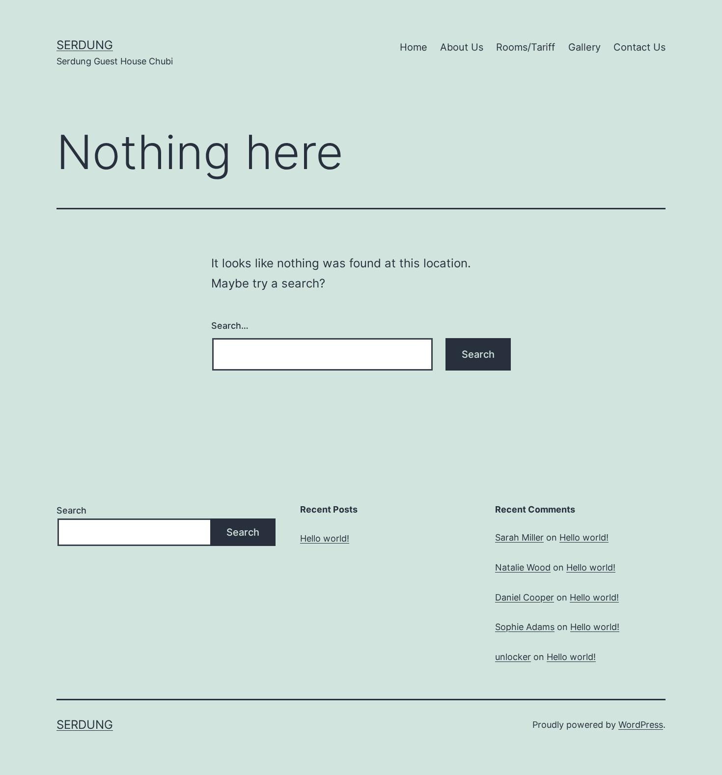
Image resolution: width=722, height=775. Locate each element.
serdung (84, 45)
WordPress (640, 724)
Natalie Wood (523, 567)
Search (71, 510)
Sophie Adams (525, 627)
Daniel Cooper (524, 597)
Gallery (584, 47)
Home (413, 47)
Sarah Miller (519, 537)
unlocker (513, 657)
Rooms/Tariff (525, 47)
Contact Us (639, 47)
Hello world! (324, 538)
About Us (461, 47)
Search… (230, 325)
